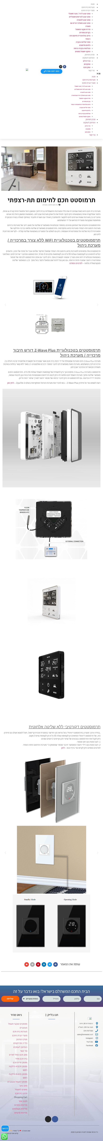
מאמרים (45, 205)
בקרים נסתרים (84, 32)
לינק (63, 748)
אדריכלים (86, 61)
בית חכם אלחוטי (53, 205)
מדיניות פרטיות (20, 1112)
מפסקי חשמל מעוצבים (17, 1081)
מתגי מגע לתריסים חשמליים (79, 16)
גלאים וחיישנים (84, 45)
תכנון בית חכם (21, 1093)
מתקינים (87, 64)
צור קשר (91, 70)
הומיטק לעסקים (20, 1047)
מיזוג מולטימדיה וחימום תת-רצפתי (80, 104)
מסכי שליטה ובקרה (83, 42)
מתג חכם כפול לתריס (18, 1054)
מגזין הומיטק (90, 54)
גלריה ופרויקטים (20, 1043)
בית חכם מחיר (21, 1058)
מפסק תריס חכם (20, 1062)
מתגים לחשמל (21, 1089)
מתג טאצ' (23, 1085)
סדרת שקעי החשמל (82, 29)
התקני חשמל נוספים (82, 51)
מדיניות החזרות (20, 1105)
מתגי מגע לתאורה (83, 20)
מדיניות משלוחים (19, 1108)
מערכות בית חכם (88, 7)
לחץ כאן (10, 383)
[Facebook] (55, 1119)
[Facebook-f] (64, 66)
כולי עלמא (9, 1131)
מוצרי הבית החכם (88, 10)
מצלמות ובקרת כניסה (82, 48)
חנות (93, 4)
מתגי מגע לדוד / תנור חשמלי (79, 13)
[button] (83, 73)
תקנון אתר (23, 1101)
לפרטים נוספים (75, 263)
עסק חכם (86, 67)
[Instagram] (60, 66)
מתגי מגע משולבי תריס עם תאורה (80, 95)
